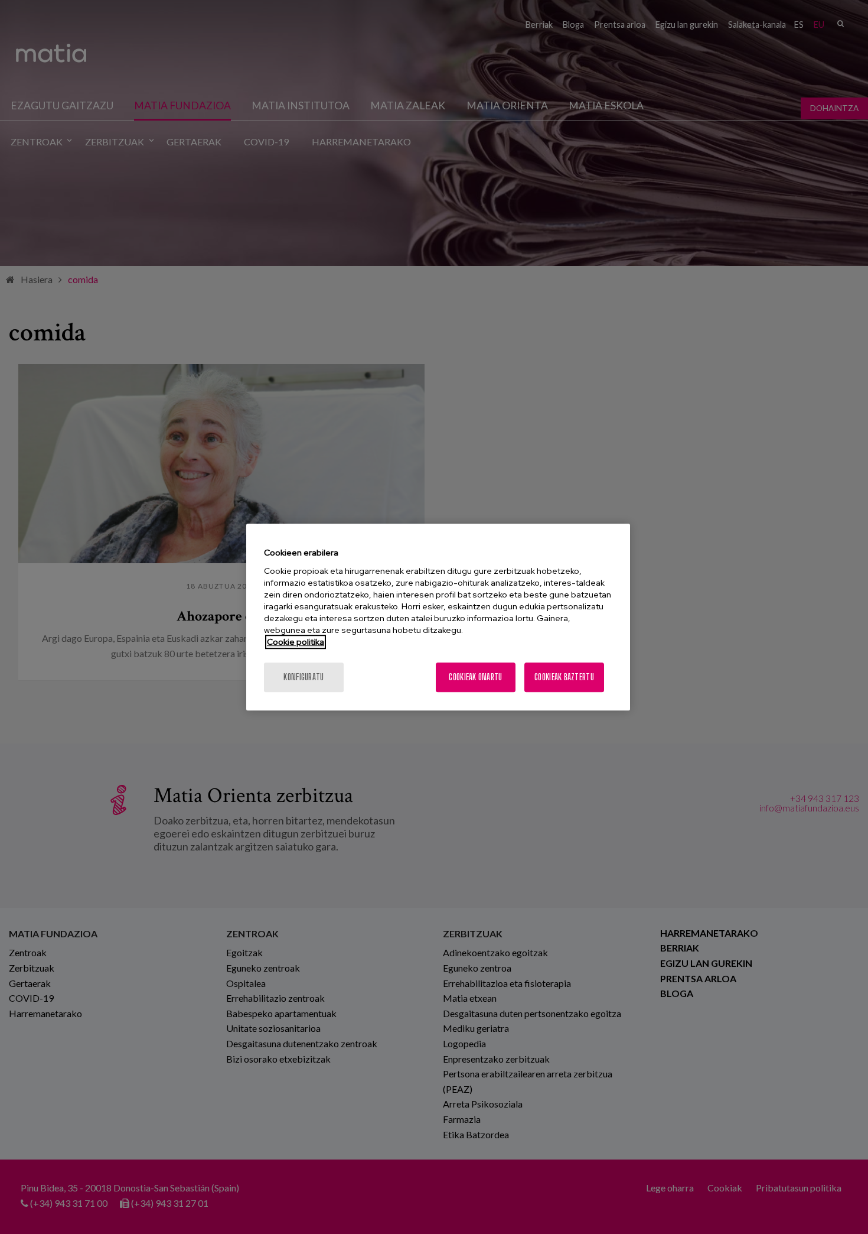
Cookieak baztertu (564, 677)
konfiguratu (303, 677)
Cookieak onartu (475, 677)
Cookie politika (295, 642)
